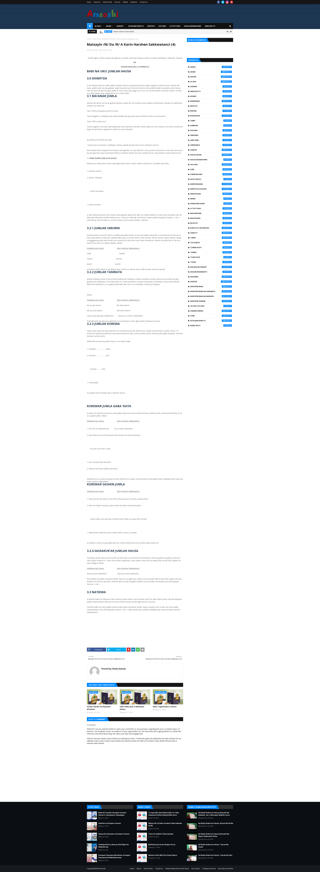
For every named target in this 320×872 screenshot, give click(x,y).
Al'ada (207, 81)
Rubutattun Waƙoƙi (207, 228)
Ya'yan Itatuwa (207, 306)
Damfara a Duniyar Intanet (109, 823)
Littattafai (207, 208)
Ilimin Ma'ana (207, 174)
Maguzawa (207, 218)
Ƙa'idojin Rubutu (207, 320)
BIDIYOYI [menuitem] (151, 26)
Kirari (207, 199)
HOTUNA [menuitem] (162, 26)
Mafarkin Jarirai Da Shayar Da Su (161, 844)
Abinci (207, 67)
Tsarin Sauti (96, 39)
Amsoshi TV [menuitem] (210, 26)
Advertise (133, 2)
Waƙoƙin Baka (207, 286)
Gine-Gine (207, 140)
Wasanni (207, 277)
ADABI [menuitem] (108, 26)
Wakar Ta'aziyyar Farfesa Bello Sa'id (127, 31)
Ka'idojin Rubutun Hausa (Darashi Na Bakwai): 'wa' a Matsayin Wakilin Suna (214, 813)
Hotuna (207, 164)
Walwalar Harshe (207, 267)
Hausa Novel (207, 155)
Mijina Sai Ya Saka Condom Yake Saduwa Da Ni (165, 824)
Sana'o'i (207, 233)
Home (89, 2)
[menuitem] (90, 26)
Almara (207, 86)
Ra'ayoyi (207, 223)
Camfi (207, 120)
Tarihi (207, 238)
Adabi (207, 72)
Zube (207, 316)
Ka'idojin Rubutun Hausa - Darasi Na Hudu (213, 845)
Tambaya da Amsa (209, 868)
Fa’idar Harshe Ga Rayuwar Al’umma (99, 707)
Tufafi (207, 262)
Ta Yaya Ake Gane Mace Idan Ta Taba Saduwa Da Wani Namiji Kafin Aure (163, 813)
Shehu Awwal (93, 50)
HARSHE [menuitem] (119, 26)
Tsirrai (207, 252)
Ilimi (207, 169)
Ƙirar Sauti (207, 325)
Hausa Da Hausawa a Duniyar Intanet (114, 834)
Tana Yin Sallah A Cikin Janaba (160, 834)
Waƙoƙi (207, 281)
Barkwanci (207, 101)
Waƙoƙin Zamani (207, 301)
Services (117, 2)
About (139, 868)
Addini (207, 77)
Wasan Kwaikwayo (207, 272)
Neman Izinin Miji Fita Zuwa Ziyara (162, 855)
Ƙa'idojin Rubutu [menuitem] (136, 26)
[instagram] (227, 2)
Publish (125, 2)
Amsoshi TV (207, 91)
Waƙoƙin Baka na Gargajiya (207, 291)
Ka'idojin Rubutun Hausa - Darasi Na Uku (215, 855)
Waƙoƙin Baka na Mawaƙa (207, 296)
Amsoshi (102, 868)
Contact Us (143, 2)
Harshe (207, 150)
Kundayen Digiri (207, 203)
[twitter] (222, 2)
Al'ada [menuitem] (98, 26)
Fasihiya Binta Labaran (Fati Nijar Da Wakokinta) (113, 845)
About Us (97, 2)
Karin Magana (207, 184)
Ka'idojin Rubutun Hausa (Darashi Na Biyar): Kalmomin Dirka (213, 835)
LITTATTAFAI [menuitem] (175, 26)
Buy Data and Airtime (225, 868)
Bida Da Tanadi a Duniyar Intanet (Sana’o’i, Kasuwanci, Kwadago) (112, 813)
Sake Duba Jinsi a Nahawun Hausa (132, 707)
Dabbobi (207, 125)
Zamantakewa (207, 311)
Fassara (207, 130)
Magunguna (207, 213)
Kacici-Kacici (207, 179)
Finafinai (207, 135)
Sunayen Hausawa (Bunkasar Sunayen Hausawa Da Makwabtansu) (114, 856)
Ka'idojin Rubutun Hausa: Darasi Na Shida (215, 823)
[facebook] (218, 2)
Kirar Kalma (207, 194)
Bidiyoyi (207, 106)
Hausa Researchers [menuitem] (192, 26)
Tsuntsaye (207, 257)
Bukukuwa (207, 116)
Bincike (207, 111)
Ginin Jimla (207, 145)
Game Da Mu (107, 2)
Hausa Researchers (207, 159)
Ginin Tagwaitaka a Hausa (164, 706)
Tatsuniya (207, 242)
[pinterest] (231, 2)
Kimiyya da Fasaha (207, 189)
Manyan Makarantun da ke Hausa (177, 868)
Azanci (207, 96)
